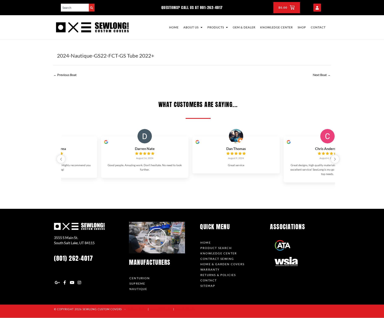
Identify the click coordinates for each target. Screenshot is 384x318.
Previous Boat (65, 75)
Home (174, 27)
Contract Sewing (217, 258)
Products (215, 27)
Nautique (138, 289)
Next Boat (322, 75)
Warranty (210, 269)
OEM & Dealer (244, 27)
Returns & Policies (218, 275)
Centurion (139, 278)
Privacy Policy (137, 309)
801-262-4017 (211, 7)
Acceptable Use (185, 309)
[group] (106, 157)
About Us (191, 27)
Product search (216, 248)
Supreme (137, 283)
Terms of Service (161, 309)
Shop (302, 27)
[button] (335, 159)
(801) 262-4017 (73, 258)
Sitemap (207, 285)
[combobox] (75, 7)
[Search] (92, 7)
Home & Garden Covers (222, 264)
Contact (318, 27)
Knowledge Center (276, 27)
